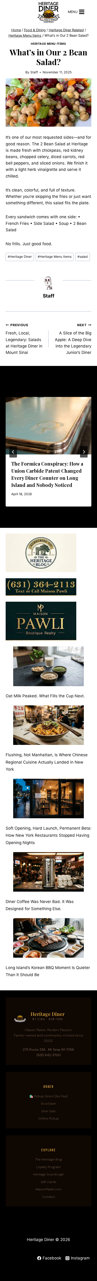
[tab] (39, 510)
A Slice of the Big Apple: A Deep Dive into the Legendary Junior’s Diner (73, 339)
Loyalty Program (48, 1167)
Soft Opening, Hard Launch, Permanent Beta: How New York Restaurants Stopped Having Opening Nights (48, 835)
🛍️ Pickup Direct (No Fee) (48, 1096)
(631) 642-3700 (48, 1055)
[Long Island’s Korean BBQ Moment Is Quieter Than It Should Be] (48, 938)
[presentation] (48, 425)
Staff (34, 72)
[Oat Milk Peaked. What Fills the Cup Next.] (48, 666)
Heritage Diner (20, 256)
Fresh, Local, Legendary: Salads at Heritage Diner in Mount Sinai (24, 339)
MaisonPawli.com (48, 1189)
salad (82, 256)
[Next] (84, 452)
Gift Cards (48, 1182)
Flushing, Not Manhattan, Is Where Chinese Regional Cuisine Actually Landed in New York (47, 762)
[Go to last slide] (13, 452)
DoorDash (48, 1104)
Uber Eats (48, 1111)
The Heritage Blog (48, 1159)
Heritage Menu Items (48, 43)
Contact (48, 1197)
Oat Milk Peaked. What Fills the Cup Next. (45, 696)
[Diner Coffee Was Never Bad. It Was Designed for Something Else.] (48, 872)
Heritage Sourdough (48, 1174)
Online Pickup (48, 1118)
